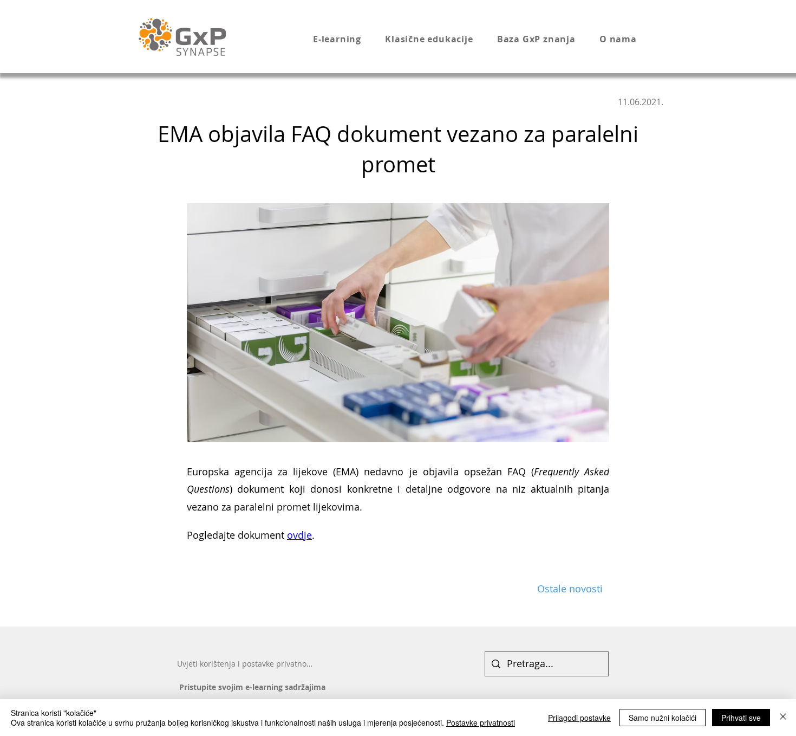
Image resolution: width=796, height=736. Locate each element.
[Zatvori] (783, 717)
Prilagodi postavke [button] (579, 717)
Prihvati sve (741, 717)
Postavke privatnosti (480, 722)
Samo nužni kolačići (662, 717)
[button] (347, 39)
